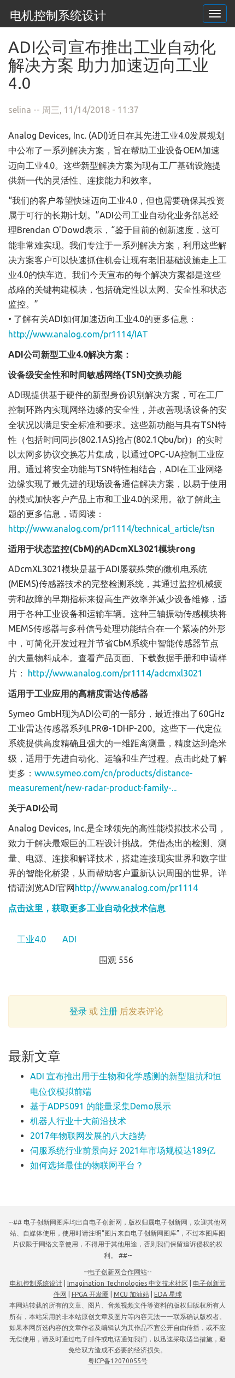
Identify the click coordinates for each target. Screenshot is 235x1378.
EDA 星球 (168, 1294)
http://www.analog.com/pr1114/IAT (78, 334)
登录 (78, 1011)
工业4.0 (30, 939)
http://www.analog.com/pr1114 (136, 888)
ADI (68, 939)
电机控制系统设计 (58, 15)
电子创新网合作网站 (117, 1271)
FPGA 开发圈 (90, 1294)
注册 (109, 1011)
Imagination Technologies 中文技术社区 (127, 1283)
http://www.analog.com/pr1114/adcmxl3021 (115, 673)
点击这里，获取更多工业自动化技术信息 (87, 908)
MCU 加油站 (131, 1294)
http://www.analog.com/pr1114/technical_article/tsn (111, 528)
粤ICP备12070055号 (118, 1360)
